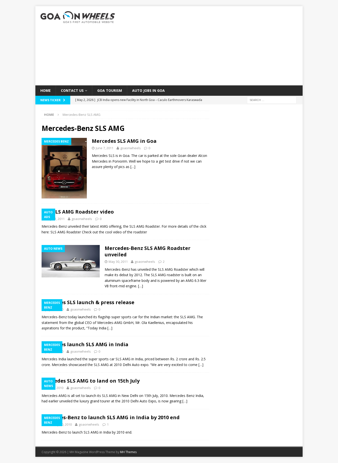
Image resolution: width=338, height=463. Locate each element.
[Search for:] (271, 99)
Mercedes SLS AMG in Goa (124, 141)
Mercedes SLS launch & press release (88, 302)
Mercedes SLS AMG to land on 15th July (91, 380)
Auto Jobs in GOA (148, 90)
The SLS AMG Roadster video (78, 211)
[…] (132, 166)
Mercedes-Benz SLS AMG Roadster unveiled (148, 251)
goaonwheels (130, 148)
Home (45, 90)
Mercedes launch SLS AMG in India (85, 344)
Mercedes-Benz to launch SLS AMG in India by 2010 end (111, 417)
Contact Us (72, 90)
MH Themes (128, 452)
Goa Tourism (109, 90)
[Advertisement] (212, 45)
